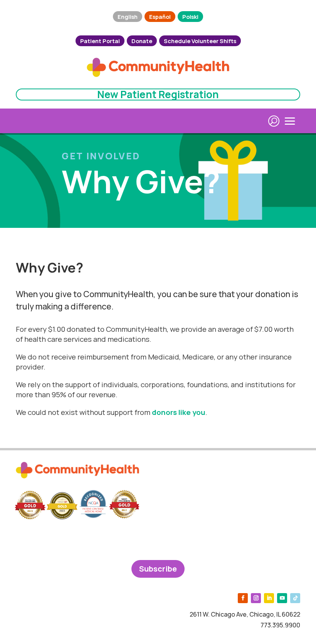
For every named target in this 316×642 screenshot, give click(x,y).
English (128, 16)
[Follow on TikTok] (295, 598)
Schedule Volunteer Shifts (200, 41)
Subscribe (158, 568)
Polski (190, 16)
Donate (141, 41)
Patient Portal (100, 41)
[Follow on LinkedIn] (269, 598)
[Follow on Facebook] (243, 598)
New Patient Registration (158, 94)
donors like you (178, 412)
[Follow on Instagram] (256, 598)
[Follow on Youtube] (282, 598)
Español (160, 16)
